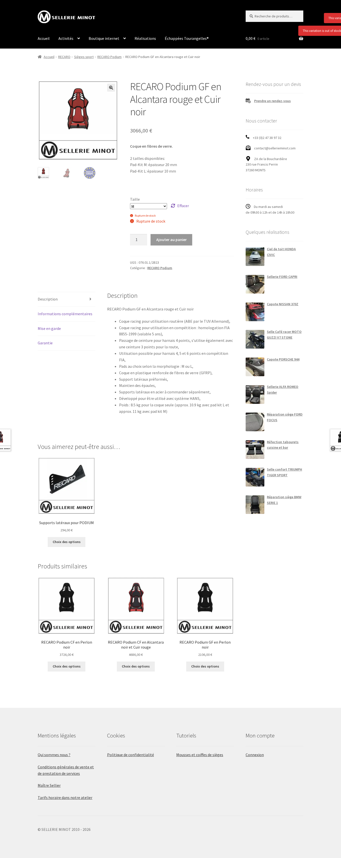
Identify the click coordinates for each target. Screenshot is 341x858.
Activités (65, 38)
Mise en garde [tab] (49, 328)
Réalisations (145, 38)
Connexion (255, 754)
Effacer (183, 205)
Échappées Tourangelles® (187, 38)
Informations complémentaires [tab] (65, 313)
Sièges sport (84, 57)
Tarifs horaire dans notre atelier (65, 797)
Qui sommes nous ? (54, 754)
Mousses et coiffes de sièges (199, 754)
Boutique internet (104, 38)
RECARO (64, 57)
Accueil (44, 38)
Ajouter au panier (171, 239)
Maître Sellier (49, 785)
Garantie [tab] (45, 342)
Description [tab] (48, 299)
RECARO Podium (109, 57)
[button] (111, 88)
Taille (135, 199)
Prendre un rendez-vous (272, 101)
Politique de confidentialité (130, 754)
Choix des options (67, 542)
